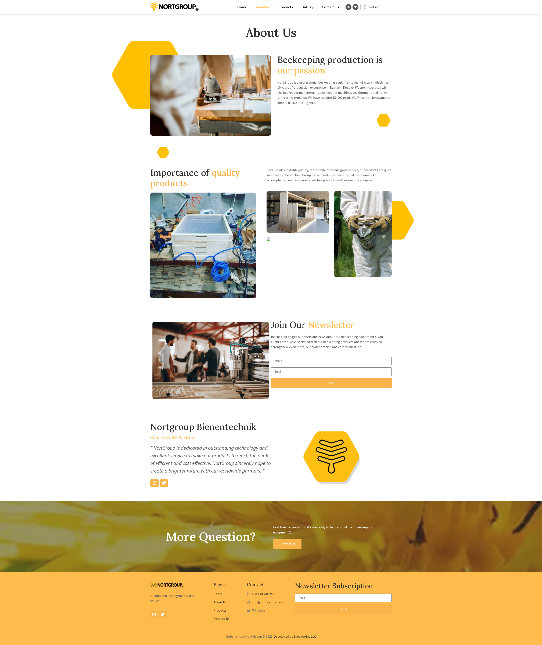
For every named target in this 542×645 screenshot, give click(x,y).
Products (285, 7)
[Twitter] (355, 7)
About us (263, 7)
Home (242, 7)
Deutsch (373, 7)
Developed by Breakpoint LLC (295, 636)
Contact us (330, 7)
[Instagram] (348, 7)
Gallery (307, 7)
